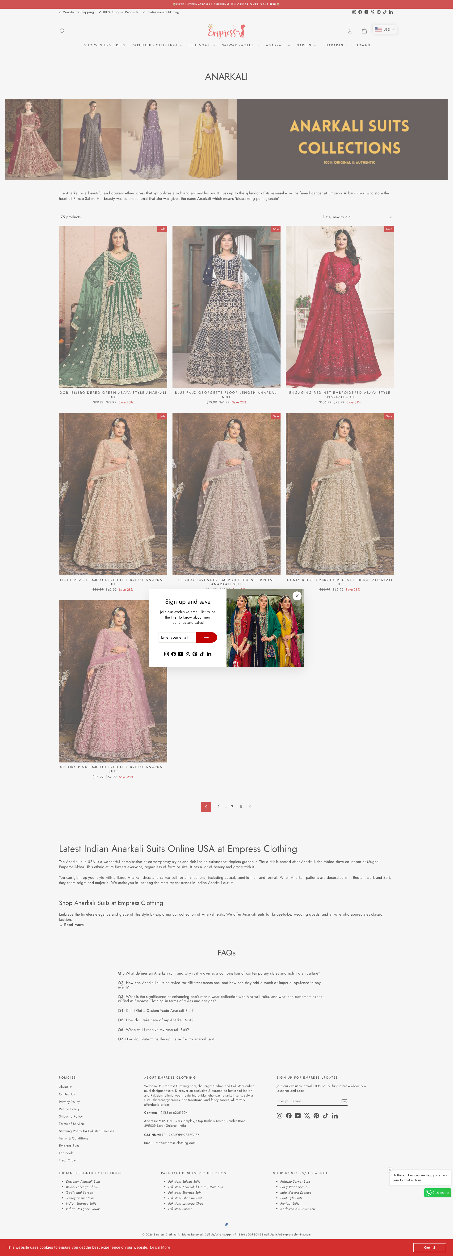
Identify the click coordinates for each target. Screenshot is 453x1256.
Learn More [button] (160, 1247)
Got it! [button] (429, 1247)
